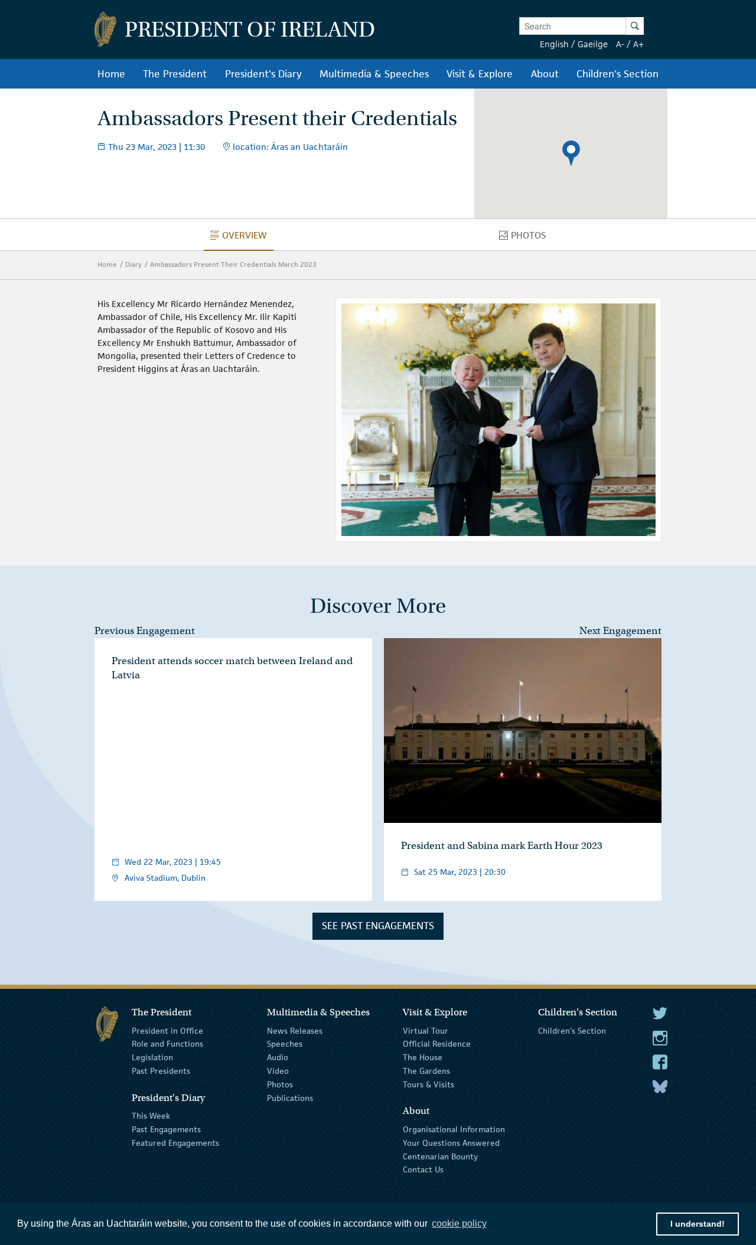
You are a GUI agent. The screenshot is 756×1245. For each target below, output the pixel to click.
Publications (290, 1097)
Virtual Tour (425, 1030)
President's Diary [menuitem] (263, 73)
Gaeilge (593, 44)
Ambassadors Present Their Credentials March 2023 (233, 264)
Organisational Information (454, 1129)
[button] (571, 153)
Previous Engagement (144, 631)
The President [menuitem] (175, 73)
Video (278, 1071)
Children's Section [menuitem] (617, 73)
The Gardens (426, 1071)
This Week (151, 1115)
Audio (277, 1057)
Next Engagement (620, 631)
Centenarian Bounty (440, 1156)
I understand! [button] (697, 1223)
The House (422, 1057)
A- (620, 44)
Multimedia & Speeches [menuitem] (374, 73)
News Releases (294, 1030)
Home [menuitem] (111, 73)
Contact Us (423, 1169)
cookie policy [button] (459, 1223)
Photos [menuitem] (531, 238)
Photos (280, 1084)
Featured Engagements (175, 1143)
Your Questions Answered (451, 1143)
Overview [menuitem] (247, 238)
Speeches (284, 1043)
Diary (133, 264)
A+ (638, 44)
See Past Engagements (378, 925)
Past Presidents (161, 1071)
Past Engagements (166, 1129)
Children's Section (572, 1030)
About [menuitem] (545, 73)
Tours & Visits (428, 1084)
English (554, 44)
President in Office (167, 1030)
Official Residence (437, 1043)
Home (107, 264)
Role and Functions (167, 1043)
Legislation (152, 1057)
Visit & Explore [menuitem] (480, 73)
